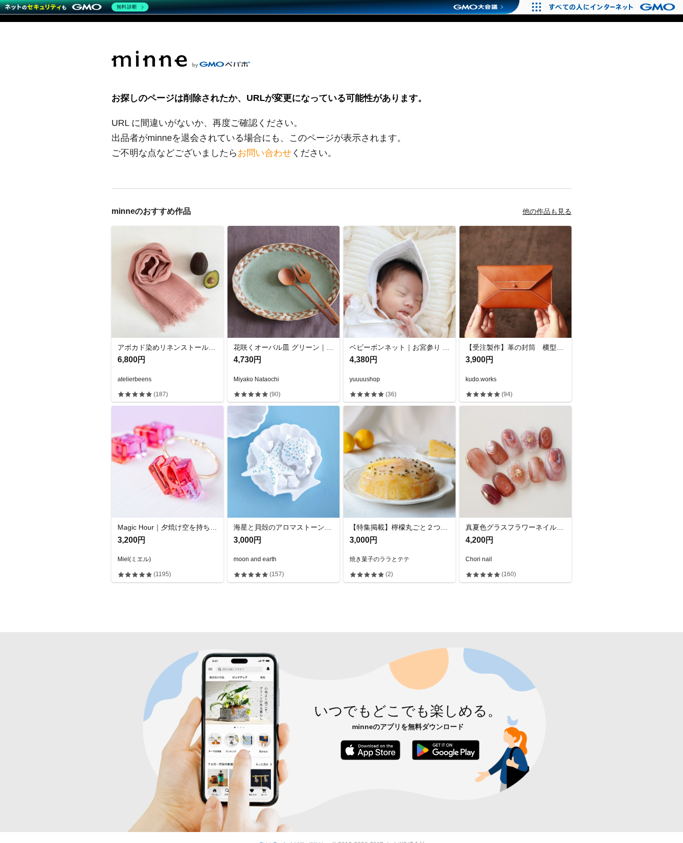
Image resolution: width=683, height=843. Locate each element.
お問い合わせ (265, 153)
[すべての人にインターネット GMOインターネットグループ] (613, 7)
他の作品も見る (547, 211)
